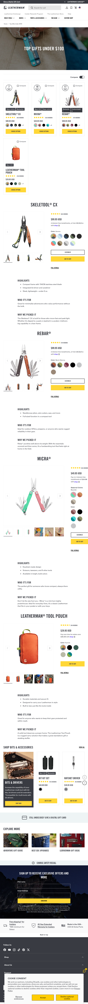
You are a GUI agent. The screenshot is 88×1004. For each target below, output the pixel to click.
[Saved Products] (71, 7)
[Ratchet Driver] (73, 763)
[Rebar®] (72, 98)
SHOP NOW (18, 803)
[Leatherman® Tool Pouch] (16, 154)
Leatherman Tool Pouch (15, 171)
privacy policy (63, 910)
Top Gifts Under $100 (16, 24)
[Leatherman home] (14, 7)
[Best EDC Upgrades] (44, 840)
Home (6, 24)
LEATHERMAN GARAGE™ (76, 2)
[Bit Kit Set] (48, 763)
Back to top (44, 935)
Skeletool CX (13, 114)
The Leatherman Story (55, 14)
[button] (75, 7)
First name (21, 882)
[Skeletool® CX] (16, 98)
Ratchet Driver (72, 778)
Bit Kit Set (44, 778)
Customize (68, 252)
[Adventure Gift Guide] (15, 840)
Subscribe (44, 901)
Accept (43, 997)
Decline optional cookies (67, 997)
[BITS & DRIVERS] (18, 765)
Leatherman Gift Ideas (70, 850)
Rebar (66, 114)
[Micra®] (44, 98)
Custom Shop (68, 18)
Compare (74, 77)
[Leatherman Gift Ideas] (72, 840)
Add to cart (67, 259)
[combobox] (44, 7)
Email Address (23, 891)
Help (69, 14)
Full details (55, 268)
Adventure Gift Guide (13, 850)
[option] (8, 125)
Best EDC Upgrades (40, 850)
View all (82, 747)
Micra (37, 114)
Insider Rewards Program (34, 14)
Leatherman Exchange (12, 14)
